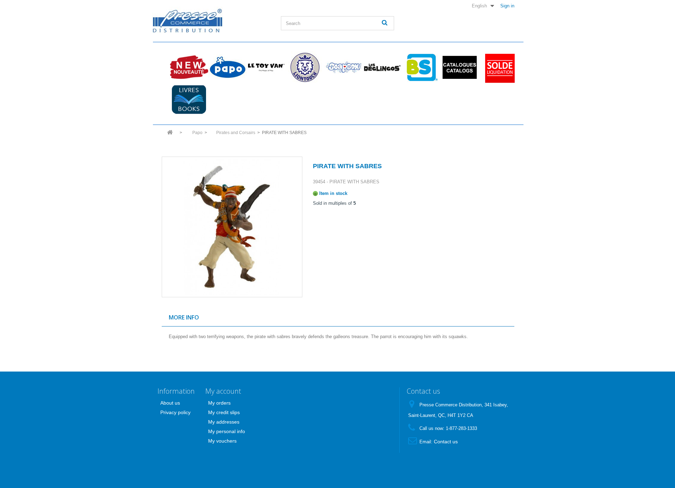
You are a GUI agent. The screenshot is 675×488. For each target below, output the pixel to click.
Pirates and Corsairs (235, 132)
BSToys (420, 67)
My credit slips (224, 412)
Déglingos (382, 67)
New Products (188, 67)
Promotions (498, 67)
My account (223, 391)
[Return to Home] (169, 134)
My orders (219, 403)
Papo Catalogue (459, 67)
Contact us (446, 441)
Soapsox (343, 67)
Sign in (507, 5)
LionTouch (304, 67)
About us (170, 403)
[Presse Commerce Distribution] (211, 20)
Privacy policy (175, 412)
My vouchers (222, 441)
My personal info (226, 431)
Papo (227, 67)
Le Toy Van (266, 67)
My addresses (223, 422)
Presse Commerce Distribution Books (188, 99)
